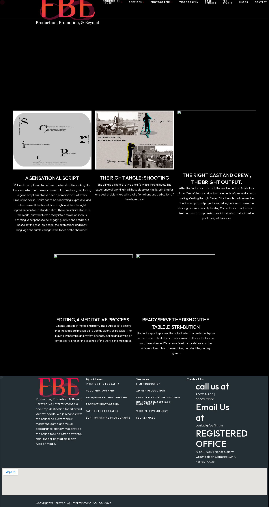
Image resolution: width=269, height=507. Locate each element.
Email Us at (212, 412)
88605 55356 (205, 399)
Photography (161, 2)
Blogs (243, 2)
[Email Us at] (191, 406)
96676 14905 (204, 394)
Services (135, 2)
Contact (261, 2)
